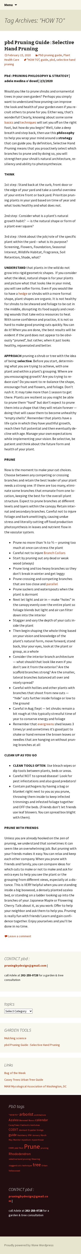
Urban (44, 1165)
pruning (44, 1148)
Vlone (34, 1245)
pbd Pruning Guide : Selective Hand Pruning (32, 1045)
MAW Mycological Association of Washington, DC (35, 1086)
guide (44, 60)
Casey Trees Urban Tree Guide (23, 1080)
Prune (32, 1146)
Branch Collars (54, 553)
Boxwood (23, 1120)
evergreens (46, 724)
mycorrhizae (38, 1139)
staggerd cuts (15, 1165)
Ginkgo (40, 1130)
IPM (30, 1135)
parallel (52, 584)
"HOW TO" (33, 60)
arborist (26, 1114)
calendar (41, 1120)
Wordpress (46, 1245)
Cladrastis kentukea (30, 1125)
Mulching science (15, 1038)
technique (27, 1165)
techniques (28, 122)
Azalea (14, 1120)
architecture (40, 1115)
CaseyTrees (14, 1125)
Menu (8, 5)
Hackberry (22, 1135)
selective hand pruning (20, 1159)
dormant (23, 1130)
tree (37, 1165)
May (11, 1139)
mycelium (26, 1139)
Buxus (32, 1120)
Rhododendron (20, 1154)
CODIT (13, 1129)
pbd (52, 60)
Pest (21, 1148)
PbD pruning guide (50, 55)
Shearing (35, 1159)
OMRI (11, 1148)
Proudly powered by (17, 1245)
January (36, 1135)
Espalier (32, 1130)
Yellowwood (14, 1170)
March (43, 1135)
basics (8, 122)
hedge (22, 293)
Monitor (17, 1139)
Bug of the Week (15, 1073)
